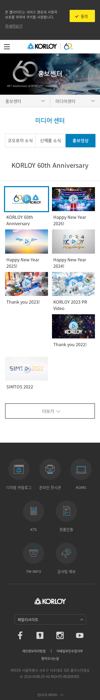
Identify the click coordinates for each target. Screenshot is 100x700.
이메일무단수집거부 (70, 651)
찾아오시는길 (50, 658)
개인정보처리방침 (34, 651)
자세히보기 (13, 26)
